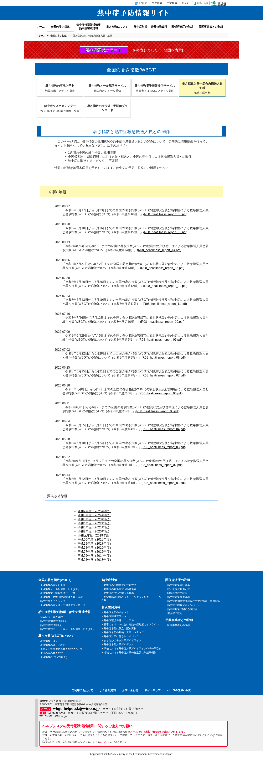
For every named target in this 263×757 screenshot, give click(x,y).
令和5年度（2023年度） (94, 519)
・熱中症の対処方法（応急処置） (120, 589)
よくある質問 (108, 690)
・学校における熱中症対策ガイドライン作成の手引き (131, 648)
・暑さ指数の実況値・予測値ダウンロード (61, 605)
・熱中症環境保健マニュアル (117, 620)
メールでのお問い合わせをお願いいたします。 (158, 731)
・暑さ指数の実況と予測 (51, 585)
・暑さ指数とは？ (48, 641)
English (143, 3)
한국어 (185, 3)
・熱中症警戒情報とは (50, 625)
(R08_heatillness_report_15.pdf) (165, 232)
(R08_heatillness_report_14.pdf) (159, 250)
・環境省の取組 (173, 613)
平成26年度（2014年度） (95, 555)
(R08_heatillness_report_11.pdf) (165, 303)
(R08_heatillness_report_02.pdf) (160, 465)
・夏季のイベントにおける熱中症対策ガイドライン (130, 624)
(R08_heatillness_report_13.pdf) (162, 268)
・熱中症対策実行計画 (177, 585)
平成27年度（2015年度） (95, 551)
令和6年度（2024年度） (94, 515)
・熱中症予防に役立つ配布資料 (118, 628)
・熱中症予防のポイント (115, 612)
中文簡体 (157, 3)
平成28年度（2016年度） (95, 547)
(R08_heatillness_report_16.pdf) (165, 214)
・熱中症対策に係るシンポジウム (120, 636)
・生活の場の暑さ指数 (50, 653)
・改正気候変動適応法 (177, 589)
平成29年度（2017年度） (95, 543)
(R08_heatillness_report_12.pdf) (165, 286)
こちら (103, 741)
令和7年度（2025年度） (94, 511)
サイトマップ (153, 690)
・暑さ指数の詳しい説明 (51, 645)
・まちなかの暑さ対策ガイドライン (121, 640)
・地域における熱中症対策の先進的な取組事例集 (128, 652)
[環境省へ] (219, 3)
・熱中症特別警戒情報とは (53, 621)
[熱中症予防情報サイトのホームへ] (131, 17)
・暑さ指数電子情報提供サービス (56, 593)
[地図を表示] (173, 50)
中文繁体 (172, 3)
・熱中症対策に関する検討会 (181, 609)
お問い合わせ (130, 690)
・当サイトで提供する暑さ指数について (60, 649)
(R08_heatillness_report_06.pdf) (160, 393)
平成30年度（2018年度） (95, 539)
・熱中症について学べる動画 (117, 593)
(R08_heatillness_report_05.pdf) (157, 411)
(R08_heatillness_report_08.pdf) (164, 357)
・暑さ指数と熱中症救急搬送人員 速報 (60, 597)
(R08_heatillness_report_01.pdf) (164, 483)
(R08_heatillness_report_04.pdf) (164, 429)
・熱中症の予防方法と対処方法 (118, 585)
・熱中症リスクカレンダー (53, 601)
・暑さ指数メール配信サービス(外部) (58, 589)
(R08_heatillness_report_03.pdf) (164, 447)
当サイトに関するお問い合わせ (88, 712)
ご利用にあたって (82, 690)
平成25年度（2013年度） (95, 559)
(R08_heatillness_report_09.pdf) (160, 339)
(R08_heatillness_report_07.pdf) (164, 375)
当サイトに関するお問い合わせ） (124, 708)
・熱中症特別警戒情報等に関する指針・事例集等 (192, 601)
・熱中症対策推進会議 (177, 597)
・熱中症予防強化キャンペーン (182, 605)
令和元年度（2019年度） (95, 535)
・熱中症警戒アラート (113, 616)
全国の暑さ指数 (58, 35)
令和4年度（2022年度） (94, 523)
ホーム (42, 35)
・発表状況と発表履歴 (50, 617)
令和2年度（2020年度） (94, 531)
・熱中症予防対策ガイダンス (117, 644)
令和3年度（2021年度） (94, 527)
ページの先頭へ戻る (179, 690)
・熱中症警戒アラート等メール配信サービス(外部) (66, 629)
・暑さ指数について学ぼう (53, 657)
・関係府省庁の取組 (176, 593)
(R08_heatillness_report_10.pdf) (162, 321)
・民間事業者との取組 (177, 625)
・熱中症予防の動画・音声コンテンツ (122, 632)
